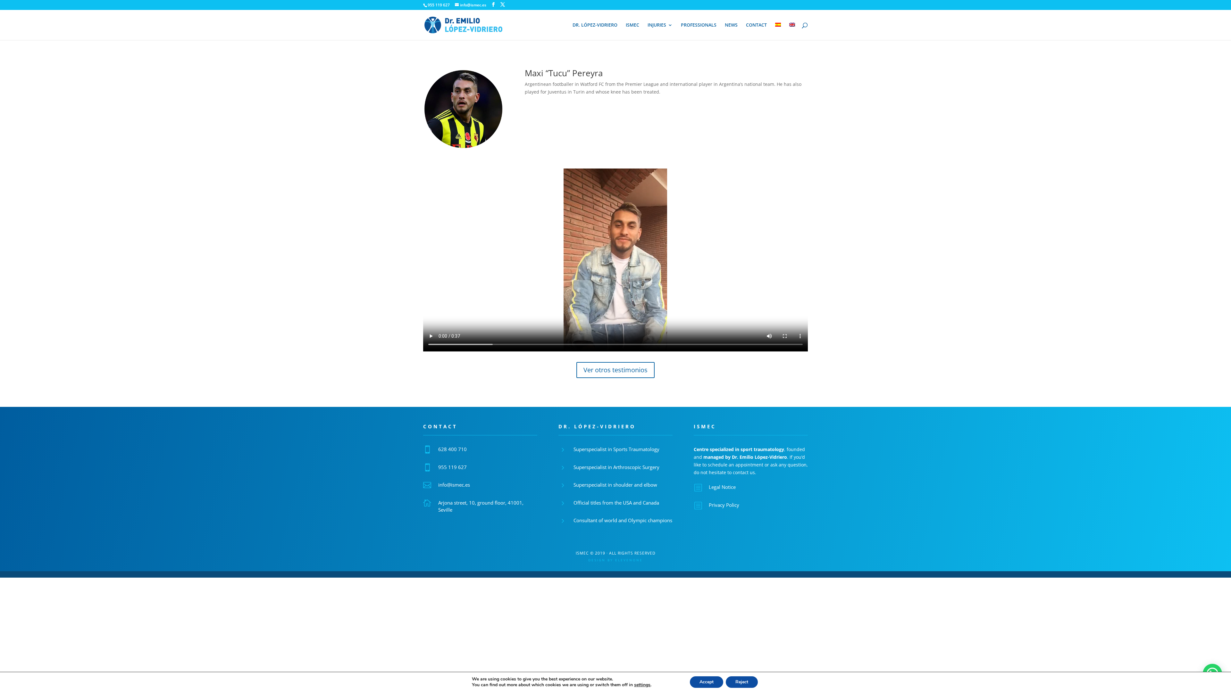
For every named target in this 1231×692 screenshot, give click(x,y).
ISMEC (632, 25)
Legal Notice (722, 487)
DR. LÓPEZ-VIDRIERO (595, 25)
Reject (741, 682)
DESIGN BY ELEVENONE (615, 560)
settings (642, 685)
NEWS (731, 25)
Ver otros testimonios (615, 370)
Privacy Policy (724, 505)
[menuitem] (778, 31)
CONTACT (756, 25)
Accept (706, 682)
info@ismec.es (454, 485)
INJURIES (657, 25)
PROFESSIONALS (698, 25)
